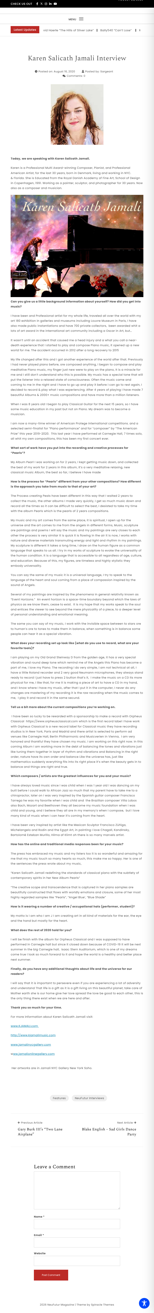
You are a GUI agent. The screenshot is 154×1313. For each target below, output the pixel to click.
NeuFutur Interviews (89, 1098)
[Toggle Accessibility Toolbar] (144, 1303)
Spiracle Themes (102, 1305)
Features (59, 1098)
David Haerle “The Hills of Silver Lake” (53, 30)
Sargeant (106, 71)
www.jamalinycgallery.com (31, 1045)
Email (39, 1235)
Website (40, 1253)
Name (39, 1217)
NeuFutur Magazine (60, 1305)
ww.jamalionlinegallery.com (34, 1054)
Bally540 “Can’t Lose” (103, 30)
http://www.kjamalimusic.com (33, 1035)
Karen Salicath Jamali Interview (77, 58)
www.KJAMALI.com (25, 1026)
